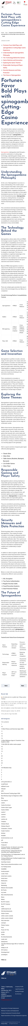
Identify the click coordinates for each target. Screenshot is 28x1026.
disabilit (3, 835)
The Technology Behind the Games (14, 58)
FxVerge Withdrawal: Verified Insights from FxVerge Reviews (13, 858)
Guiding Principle (19, 991)
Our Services (18, 994)
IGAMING (3, 869)
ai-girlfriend (4, 784)
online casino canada (7, 915)
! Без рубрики (5, 722)
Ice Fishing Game (6, 866)
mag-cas (3, 883)
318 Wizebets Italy (6, 767)
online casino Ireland (7, 918)
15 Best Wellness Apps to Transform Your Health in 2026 (12, 741)
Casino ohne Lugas (6, 807)
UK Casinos (4, 950)
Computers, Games (6, 828)
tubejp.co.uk (4, 947)
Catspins (3, 821)
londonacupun (5, 871)
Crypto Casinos (5, 831)
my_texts (3, 892)
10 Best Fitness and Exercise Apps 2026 (12, 729)
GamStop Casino (5, 862)
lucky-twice (4, 878)
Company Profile (19, 986)
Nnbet (3, 899)
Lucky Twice (4, 873)
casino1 (3, 812)
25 (2, 763)
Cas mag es (4, 800)
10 (2, 726)
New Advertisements (7, 894)
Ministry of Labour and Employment (10, 1010)
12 (2, 733)
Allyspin (3, 788)
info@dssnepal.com (6, 1000)
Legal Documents (19, 989)
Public (3, 934)
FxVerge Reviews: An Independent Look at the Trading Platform (13, 855)
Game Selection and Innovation (12, 60)
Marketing (4, 885)
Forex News (4, 842)
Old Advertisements (6, 911)
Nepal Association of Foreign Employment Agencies (14, 1015)
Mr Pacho (4, 890)
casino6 (3, 814)
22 (2, 760)
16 (2, 746)
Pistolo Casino (5, 925)
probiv (3, 932)
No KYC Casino (5, 901)
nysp (2, 906)
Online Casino (5, 913)
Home (2, 32)
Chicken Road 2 (5, 826)
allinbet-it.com (5, 786)
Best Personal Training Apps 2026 (10, 793)
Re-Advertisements (6, 937)
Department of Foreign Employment (10, 1008)
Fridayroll (3, 845)
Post (6, 32)
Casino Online (5, 809)
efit (2, 840)
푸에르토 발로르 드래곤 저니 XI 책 (10, 711)
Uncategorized (5, 952)
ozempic (3, 923)
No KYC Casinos (5, 904)
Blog (2, 798)
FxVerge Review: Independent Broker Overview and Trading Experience (11, 851)
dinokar (3, 833)
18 (2, 749)
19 (2, 751)
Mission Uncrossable (7, 887)
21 (2, 758)
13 (2, 736)
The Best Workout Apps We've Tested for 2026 (12, 944)
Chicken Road (5, 824)
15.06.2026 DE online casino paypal (11, 744)
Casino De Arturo (6, 805)
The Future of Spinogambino (12, 75)
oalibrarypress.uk (6, 908)
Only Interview (5, 920)
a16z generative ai (6, 781)
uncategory (4, 954)
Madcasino (4, 880)
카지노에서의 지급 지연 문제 (9, 714)
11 (2, 731)
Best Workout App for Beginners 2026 (11, 795)
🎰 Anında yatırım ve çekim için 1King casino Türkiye (13, 698)
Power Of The (5, 930)
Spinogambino (5, 152)
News (2, 897)
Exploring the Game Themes (12, 63)
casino (3, 802)
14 (2, 738)
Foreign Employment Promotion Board (10, 1013)
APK (2, 791)
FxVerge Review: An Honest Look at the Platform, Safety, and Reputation (12, 847)
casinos (3, 817)
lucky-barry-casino (6, 876)
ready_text (4, 939)
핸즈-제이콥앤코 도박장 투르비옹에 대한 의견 (13, 708)
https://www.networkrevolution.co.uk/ (11, 864)
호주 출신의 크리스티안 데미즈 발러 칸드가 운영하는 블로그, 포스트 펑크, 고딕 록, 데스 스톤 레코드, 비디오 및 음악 (14, 703)
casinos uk (4, 819)
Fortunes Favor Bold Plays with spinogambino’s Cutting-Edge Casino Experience (14, 47)
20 (2, 756)
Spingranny (4, 941)
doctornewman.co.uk (7, 838)
